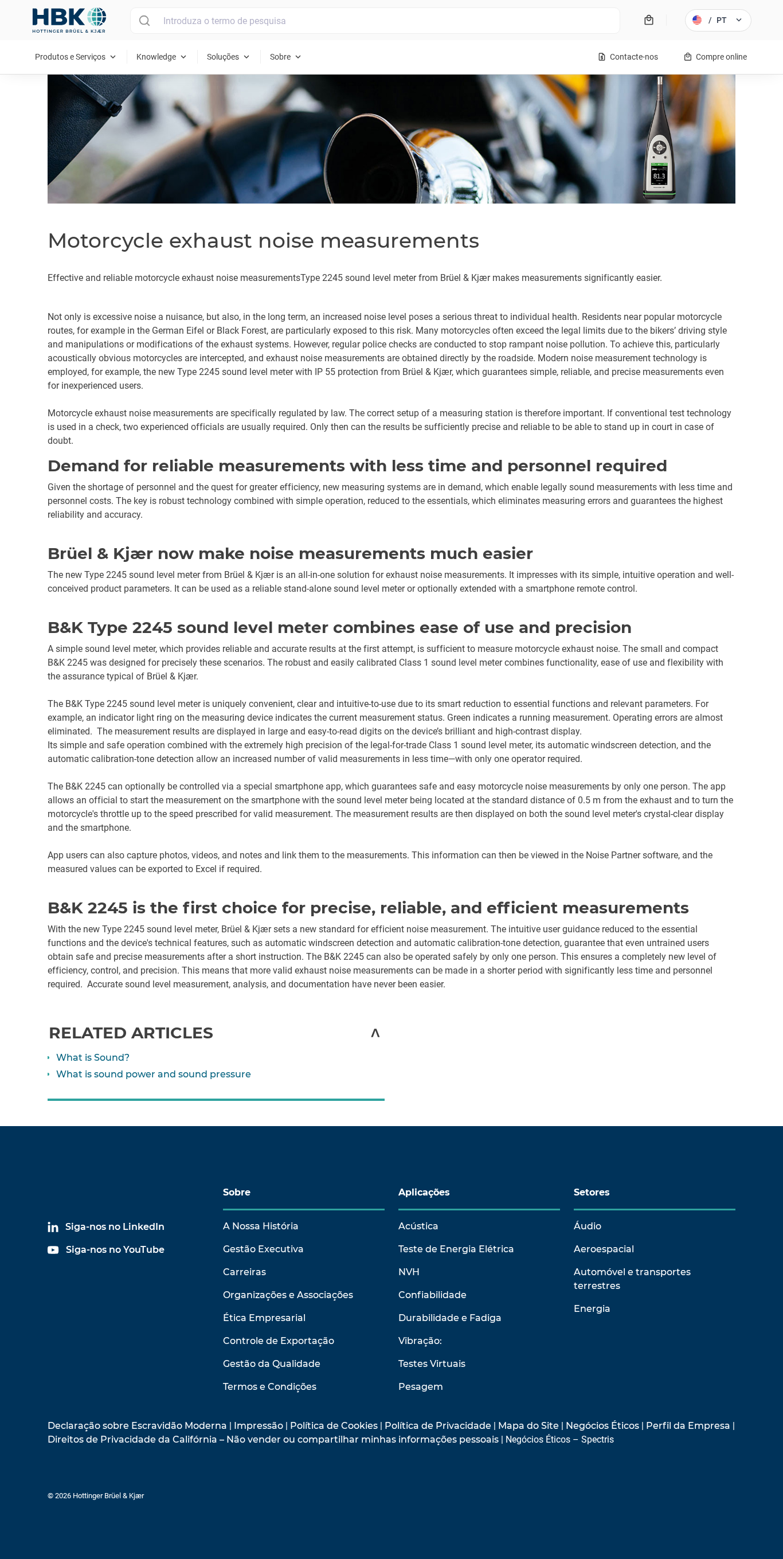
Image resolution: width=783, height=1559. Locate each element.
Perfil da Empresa (688, 1425)
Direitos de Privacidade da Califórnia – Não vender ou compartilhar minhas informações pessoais (273, 1439)
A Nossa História (261, 1226)
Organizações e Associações (288, 1295)
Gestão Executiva (263, 1249)
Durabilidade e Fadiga (450, 1317)
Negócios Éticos (602, 1425)
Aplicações (424, 1192)
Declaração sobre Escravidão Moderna (137, 1425)
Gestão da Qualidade (271, 1363)
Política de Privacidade (438, 1425)
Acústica (418, 1226)
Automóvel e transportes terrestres (632, 1279)
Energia (592, 1308)
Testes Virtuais (431, 1363)
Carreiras (244, 1272)
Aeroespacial (604, 1249)
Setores (592, 1192)
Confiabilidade (432, 1295)
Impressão (258, 1425)
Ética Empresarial (264, 1317)
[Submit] (144, 20)
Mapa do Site (528, 1425)
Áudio (587, 1226)
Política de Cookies (334, 1425)
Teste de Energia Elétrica (456, 1249)
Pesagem (420, 1386)
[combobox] (375, 20)
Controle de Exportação (278, 1340)
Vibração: (420, 1340)
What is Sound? (93, 1057)
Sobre (236, 1192)
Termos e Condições (269, 1386)
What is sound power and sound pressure (153, 1074)
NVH (409, 1272)
